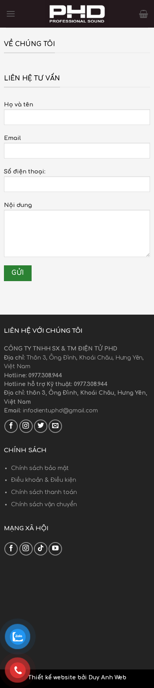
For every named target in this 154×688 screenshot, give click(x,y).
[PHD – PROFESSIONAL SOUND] (77, 14)
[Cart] (143, 13)
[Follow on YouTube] (55, 549)
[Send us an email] (55, 426)
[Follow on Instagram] (26, 426)
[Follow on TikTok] (40, 549)
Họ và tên (18, 104)
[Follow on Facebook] (11, 426)
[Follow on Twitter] (40, 426)
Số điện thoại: (24, 171)
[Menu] (10, 13)
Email (12, 138)
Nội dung (18, 205)
